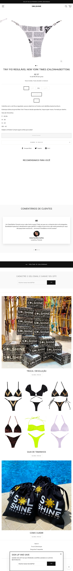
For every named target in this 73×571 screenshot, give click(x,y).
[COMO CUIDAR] (36, 495)
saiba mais (36, 375)
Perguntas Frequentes (36, 549)
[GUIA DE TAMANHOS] (36, 414)
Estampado (36, 94)
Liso (36, 100)
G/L (38, 88)
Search (37, 543)
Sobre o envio (36, 142)
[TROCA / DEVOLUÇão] (36, 332)
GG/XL (45, 88)
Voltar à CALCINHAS (37, 264)
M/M (32, 88)
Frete (34, 80)
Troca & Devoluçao (36, 546)
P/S (26, 88)
